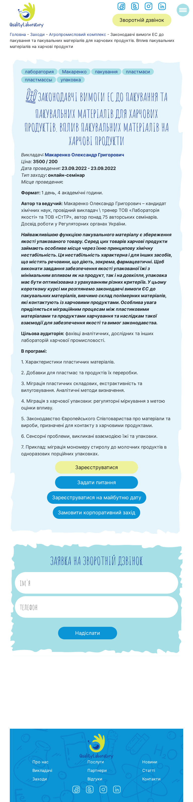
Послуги (95, 761)
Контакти (151, 778)
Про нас (40, 761)
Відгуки (94, 778)
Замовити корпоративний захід (96, 513)
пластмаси (138, 71)
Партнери (97, 770)
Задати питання (96, 482)
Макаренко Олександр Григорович (84, 154)
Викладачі (42, 770)
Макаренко (74, 71)
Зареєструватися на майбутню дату (96, 498)
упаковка (71, 79)
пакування (106, 71)
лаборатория (39, 71)
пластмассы (38, 79)
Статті (148, 770)
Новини (149, 761)
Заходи (39, 778)
